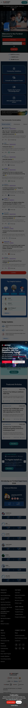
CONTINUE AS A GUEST (18, 361)
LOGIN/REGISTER (7, 361)
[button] (14, 705)
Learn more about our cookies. (15, 699)
